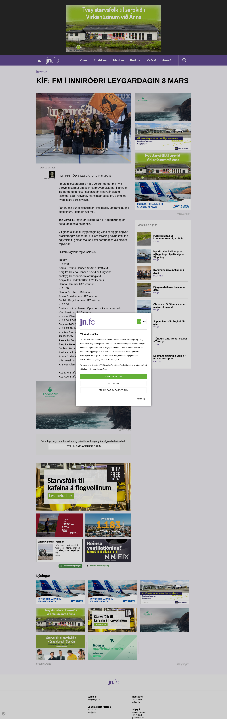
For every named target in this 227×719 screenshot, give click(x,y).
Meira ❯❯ (141, 399)
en (144, 321)
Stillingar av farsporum (113, 390)
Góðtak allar (113, 376)
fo (139, 321)
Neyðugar (113, 383)
